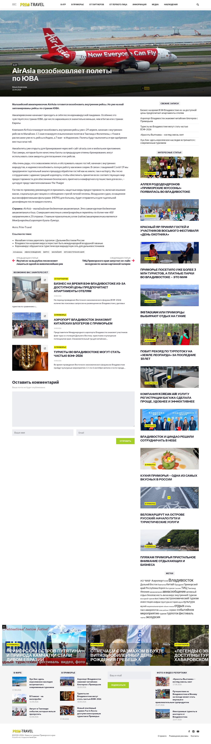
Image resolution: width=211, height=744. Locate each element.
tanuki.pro (33, 737)
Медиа (155, 4)
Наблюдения (171, 4)
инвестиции (146, 601)
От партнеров (96, 4)
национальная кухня (155, 606)
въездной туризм (147, 599)
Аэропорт (158, 580)
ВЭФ (166, 581)
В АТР (63, 4)
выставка (160, 598)
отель (188, 606)
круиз (180, 602)
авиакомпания (156, 592)
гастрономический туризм (182, 598)
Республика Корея (155, 588)
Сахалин (178, 588)
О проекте (162, 736)
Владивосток (181, 579)
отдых (179, 605)
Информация (139, 4)
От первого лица (118, 4)
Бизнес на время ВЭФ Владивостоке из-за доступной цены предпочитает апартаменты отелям (168, 111)
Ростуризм (169, 588)
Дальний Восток (148, 584)
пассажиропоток (149, 609)
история (174, 602)
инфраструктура (161, 602)
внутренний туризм (186, 595)
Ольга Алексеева (19, 87)
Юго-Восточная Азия (74, 252)
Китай (170, 584)
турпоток (172, 613)
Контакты (195, 736)
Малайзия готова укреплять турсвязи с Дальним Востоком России (49, 240)
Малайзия (57, 252)
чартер (142, 617)
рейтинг (166, 610)
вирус (46, 252)
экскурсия (153, 617)
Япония (144, 591)
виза (165, 595)
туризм (162, 613)
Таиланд (192, 588)
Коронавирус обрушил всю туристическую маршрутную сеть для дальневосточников (59, 246)
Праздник (178, 584)
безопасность (154, 595)
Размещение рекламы (178, 736)
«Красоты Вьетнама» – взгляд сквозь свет (162, 134)
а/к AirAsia (17, 252)
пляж (160, 610)
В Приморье (77, 4)
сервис (172, 609)
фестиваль (186, 613)
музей (143, 606)
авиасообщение (33, 252)
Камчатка (162, 585)
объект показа (169, 606)
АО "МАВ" (145, 580)
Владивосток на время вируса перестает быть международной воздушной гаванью (59, 243)
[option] (44, 645)
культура (189, 601)
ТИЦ (184, 587)
